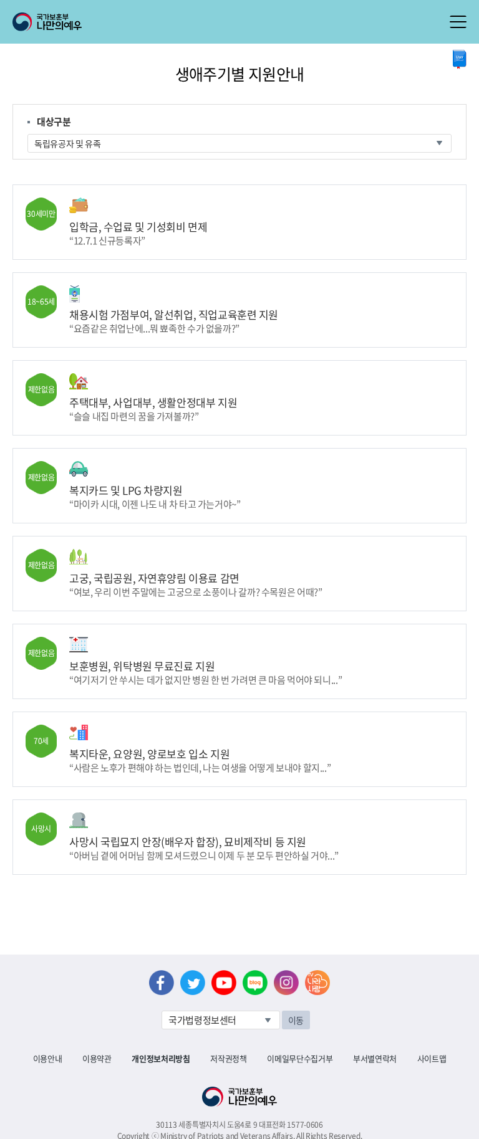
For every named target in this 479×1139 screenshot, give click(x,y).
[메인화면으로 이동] (47, 20)
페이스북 (161, 982)
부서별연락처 (375, 1058)
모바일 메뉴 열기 (458, 22)
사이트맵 (432, 1058)
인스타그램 (286, 982)
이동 (296, 1020)
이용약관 (97, 1058)
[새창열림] (460, 59)
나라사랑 (317, 982)
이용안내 (47, 1058)
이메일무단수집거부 (299, 1058)
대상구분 (54, 121)
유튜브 (223, 982)
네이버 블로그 (255, 982)
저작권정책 (228, 1058)
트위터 (192, 982)
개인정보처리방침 (161, 1058)
